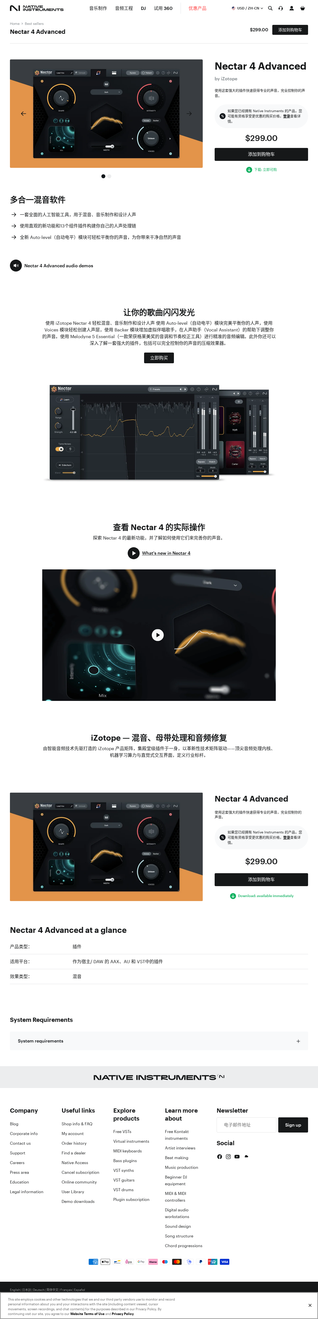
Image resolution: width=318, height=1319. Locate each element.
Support (17, 1153)
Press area (19, 1172)
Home (15, 23)
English (15, 1289)
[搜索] (270, 8)
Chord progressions (183, 1246)
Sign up (293, 1125)
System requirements (40, 1041)
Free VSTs (122, 1132)
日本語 (26, 1289)
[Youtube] (237, 1157)
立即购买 (159, 358)
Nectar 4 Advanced (37, 32)
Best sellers (34, 23)
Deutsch (38, 1289)
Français (66, 1289)
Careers (17, 1163)
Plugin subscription (131, 1199)
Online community (79, 1182)
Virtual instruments (131, 1141)
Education (19, 1182)
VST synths (123, 1170)
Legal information (26, 1192)
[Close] (310, 1305)
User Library (73, 1192)
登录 (286, 116)
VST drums (123, 1190)
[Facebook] (220, 1157)
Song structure (179, 1236)
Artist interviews (180, 1148)
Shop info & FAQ (77, 1124)
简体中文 (52, 1289)
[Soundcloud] (246, 1157)
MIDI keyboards (127, 1151)
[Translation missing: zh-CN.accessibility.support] (280, 8)
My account (73, 1134)
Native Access (75, 1163)
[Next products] (189, 113)
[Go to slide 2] (109, 176)
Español (79, 1289)
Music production (181, 1167)
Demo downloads (78, 1201)
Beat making (176, 1158)
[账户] (291, 8)
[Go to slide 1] (103, 176)
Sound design (178, 1226)
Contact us (20, 1143)
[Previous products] (23, 113)
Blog (14, 1124)
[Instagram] (228, 1157)
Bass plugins (125, 1161)
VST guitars (124, 1180)
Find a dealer (74, 1153)
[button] (51, 266)
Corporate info (24, 1134)
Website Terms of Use (87, 1314)
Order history (74, 1143)
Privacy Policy (123, 1314)
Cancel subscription (80, 1172)
